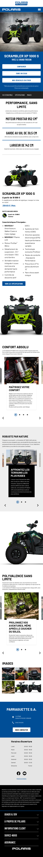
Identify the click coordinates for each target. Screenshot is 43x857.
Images (29, 95)
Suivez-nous (10, 835)
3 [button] (23, 414)
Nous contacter (21, 730)
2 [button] (19, 414)
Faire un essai (21, 73)
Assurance (9, 842)
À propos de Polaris (14, 821)
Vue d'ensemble (7, 95)
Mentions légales (21, 778)
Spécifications (20, 95)
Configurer (21, 66)
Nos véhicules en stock (21, 80)
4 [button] (27, 414)
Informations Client (15, 828)
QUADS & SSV (10, 814)
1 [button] (15, 414)
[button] (3, 418)
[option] (21, 384)
